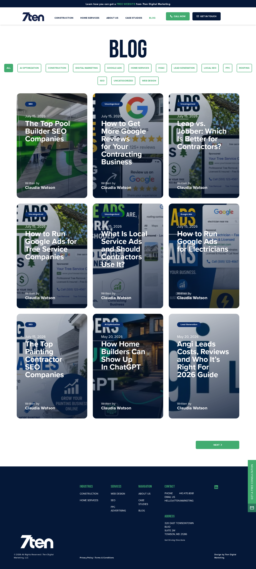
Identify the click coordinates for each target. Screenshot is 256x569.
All (9, 68)
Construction (64, 18)
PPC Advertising (118, 508)
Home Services (89, 18)
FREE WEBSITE (126, 4)
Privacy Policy (86, 557)
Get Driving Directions (175, 539)
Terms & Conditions (104, 557)
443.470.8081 (186, 493)
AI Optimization (29, 68)
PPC (228, 68)
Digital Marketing (86, 68)
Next (217, 445)
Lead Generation (184, 68)
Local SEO (210, 68)
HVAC (162, 68)
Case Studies (133, 18)
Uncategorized (123, 80)
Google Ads (114, 68)
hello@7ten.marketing (179, 500)
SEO (103, 80)
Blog (152, 18)
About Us (112, 18)
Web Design (149, 80)
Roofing (244, 68)
